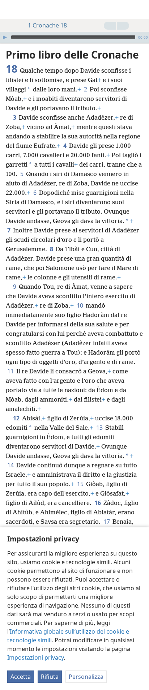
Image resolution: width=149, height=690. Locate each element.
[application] (74, 37)
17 (107, 522)
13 (100, 428)
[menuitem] (10, 9)
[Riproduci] (5, 37)
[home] (10, 9)
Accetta (20, 677)
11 (11, 371)
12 (17, 418)
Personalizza (86, 677)
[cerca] (140, 9)
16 (98, 503)
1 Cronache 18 (47, 25)
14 (11, 465)
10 (80, 305)
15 (81, 484)
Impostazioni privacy (35, 657)
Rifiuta (50, 677)
